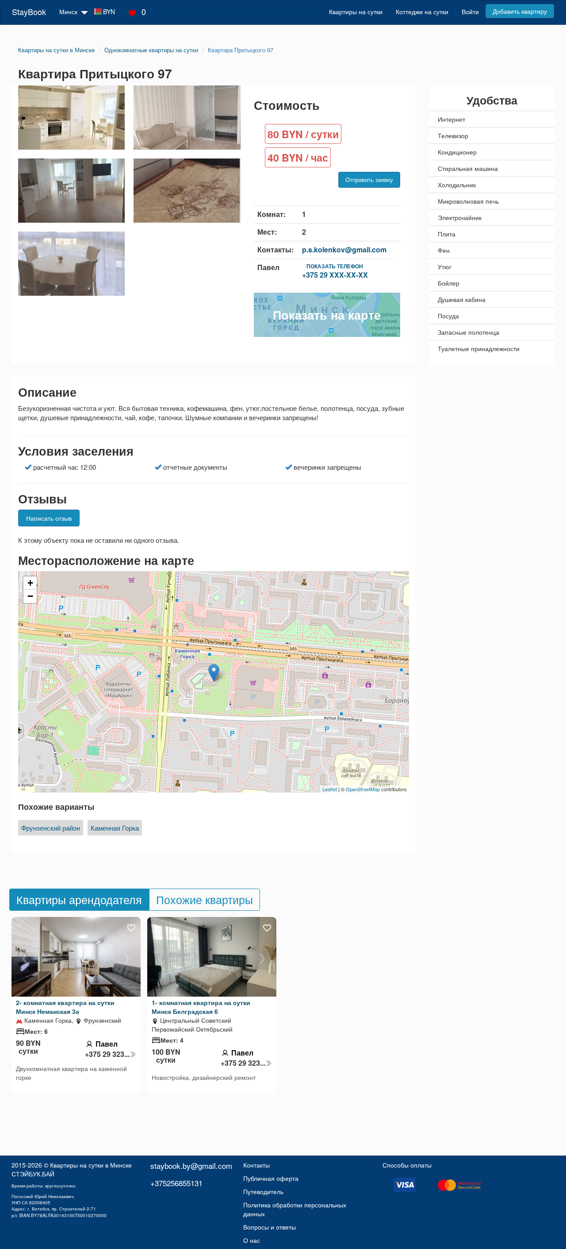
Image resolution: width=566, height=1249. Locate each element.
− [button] (30, 596)
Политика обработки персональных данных (294, 1209)
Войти (470, 11)
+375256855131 (176, 1182)
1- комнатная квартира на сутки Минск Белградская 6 (201, 1007)
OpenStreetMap (363, 789)
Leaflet (329, 789)
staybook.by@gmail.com (191, 1165)
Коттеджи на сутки (422, 11)
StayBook (29, 11)
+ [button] (30, 582)
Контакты (256, 1164)
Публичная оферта (270, 1178)
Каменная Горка (115, 827)
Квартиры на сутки (355, 11)
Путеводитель (263, 1191)
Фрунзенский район (50, 827)
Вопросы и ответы (269, 1226)
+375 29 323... (107, 1054)
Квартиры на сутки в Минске (91, 1164)
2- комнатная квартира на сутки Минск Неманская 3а (65, 1007)
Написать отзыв (49, 518)
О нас (251, 1240)
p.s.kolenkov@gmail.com (344, 249)
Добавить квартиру (520, 11)
